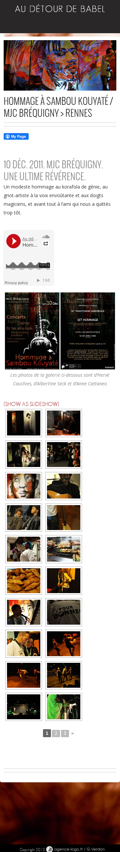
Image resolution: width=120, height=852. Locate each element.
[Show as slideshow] (31, 404)
